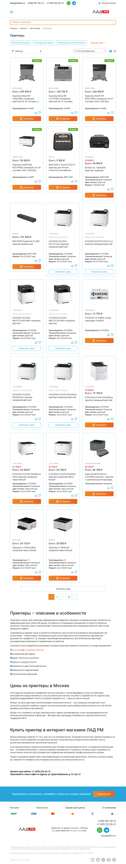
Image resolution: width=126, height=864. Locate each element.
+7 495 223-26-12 (55, 3)
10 (69, 597)
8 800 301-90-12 (36, 3)
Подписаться (104, 794)
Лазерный (15, 650)
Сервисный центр (75, 807)
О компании (109, 807)
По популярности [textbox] (86, 51)
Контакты (42, 807)
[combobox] (63, 22)
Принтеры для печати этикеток (71, 43)
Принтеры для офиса (43, 43)
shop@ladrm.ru (17, 3)
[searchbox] (63, 22)
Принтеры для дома (20, 43)
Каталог (14, 807)
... (63, 597)
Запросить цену (63, 271)
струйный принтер (34, 650)
